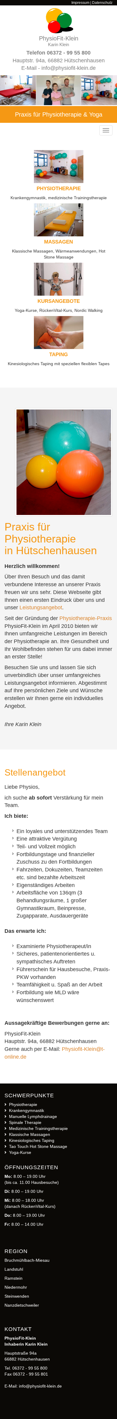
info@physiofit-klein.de (68, 68)
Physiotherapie (23, 1104)
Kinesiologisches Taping (31, 1140)
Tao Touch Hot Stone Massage (38, 1146)
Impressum (80, 2)
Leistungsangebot (41, 607)
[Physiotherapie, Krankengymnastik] (63, 462)
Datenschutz (102, 2)
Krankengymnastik (26, 1110)
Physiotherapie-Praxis (85, 618)
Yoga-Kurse (20, 1152)
